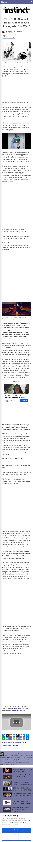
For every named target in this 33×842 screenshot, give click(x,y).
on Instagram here (19, 711)
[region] (16, 827)
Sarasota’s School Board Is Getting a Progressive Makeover (22, 783)
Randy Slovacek (17, 31)
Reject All (16, 838)
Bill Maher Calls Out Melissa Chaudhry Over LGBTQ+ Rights (22, 789)
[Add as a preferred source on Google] (9, 36)
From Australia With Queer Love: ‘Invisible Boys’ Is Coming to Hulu (23, 777)
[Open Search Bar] (31, 2)
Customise (16, 834)
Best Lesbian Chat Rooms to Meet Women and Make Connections (20, 809)
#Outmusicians (6, 745)
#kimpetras (16, 742)
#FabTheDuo (8, 742)
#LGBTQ (23, 742)
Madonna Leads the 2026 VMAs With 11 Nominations (22, 770)
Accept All (16, 829)
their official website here (19, 708)
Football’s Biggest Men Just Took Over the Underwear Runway (23, 794)
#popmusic (15, 745)
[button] (16, 141)
